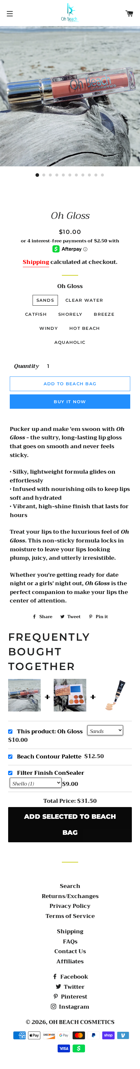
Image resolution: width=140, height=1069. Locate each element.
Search (70, 886)
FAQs (70, 941)
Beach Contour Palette (49, 756)
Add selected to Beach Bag (70, 824)
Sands (45, 300)
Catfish (36, 314)
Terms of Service (70, 916)
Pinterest (73, 996)
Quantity (26, 366)
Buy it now (70, 401)
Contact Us (70, 951)
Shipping (36, 262)
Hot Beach (84, 328)
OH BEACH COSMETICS (82, 1022)
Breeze (104, 314)
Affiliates (70, 961)
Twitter (74, 987)
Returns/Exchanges (70, 896)
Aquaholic (70, 342)
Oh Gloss (70, 286)
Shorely (70, 314)
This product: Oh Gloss (50, 731)
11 (102, 175)
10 (96, 175)
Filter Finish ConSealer (50, 773)
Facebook (73, 977)
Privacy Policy (70, 906)
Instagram (73, 1007)
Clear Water (84, 300)
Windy (48, 328)
